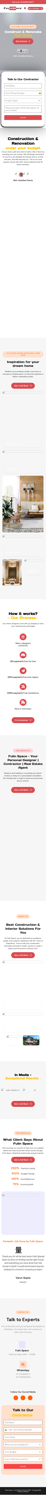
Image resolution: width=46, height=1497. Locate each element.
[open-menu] (25, 8)
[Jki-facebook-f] (15, 1397)
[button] (4, 1088)
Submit (23, 117)
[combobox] (23, 100)
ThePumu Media (23, 1486)
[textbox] (20, 100)
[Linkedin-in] (30, 1397)
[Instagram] (23, 1397)
